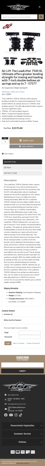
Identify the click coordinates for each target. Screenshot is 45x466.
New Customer (19, 343)
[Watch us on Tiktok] (20, 416)
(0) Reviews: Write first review (13, 92)
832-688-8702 (13, 395)
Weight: (12, 295)
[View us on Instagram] (16, 416)
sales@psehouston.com (17, 404)
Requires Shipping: (16, 292)
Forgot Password (33, 343)
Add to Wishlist (27, 146)
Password (8, 337)
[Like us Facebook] (6, 416)
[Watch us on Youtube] (11, 416)
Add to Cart (28, 140)
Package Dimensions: (17, 299)
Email (6, 332)
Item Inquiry (8, 154)
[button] (22, 16)
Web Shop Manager (22, 463)
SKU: (4, 94)
